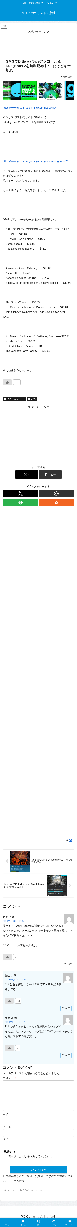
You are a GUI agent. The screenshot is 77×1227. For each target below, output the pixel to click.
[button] (50, 474)
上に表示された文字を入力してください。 (28, 1156)
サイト (7, 1139)
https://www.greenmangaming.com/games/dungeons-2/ (35, 161)
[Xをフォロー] (20, 493)
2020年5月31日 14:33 (15, 979)
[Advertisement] (38, 43)
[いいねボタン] (7, 382)
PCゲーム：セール (16, 399)
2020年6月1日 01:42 (15, 1022)
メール (7, 1126)
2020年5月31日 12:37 (13, 921)
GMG (33, 399)
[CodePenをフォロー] (56, 493)
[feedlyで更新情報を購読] (20, 502)
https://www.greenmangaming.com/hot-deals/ (29, 107)
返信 (69, 964)
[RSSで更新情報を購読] (56, 502)
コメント (10, 1078)
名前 (5, 1114)
